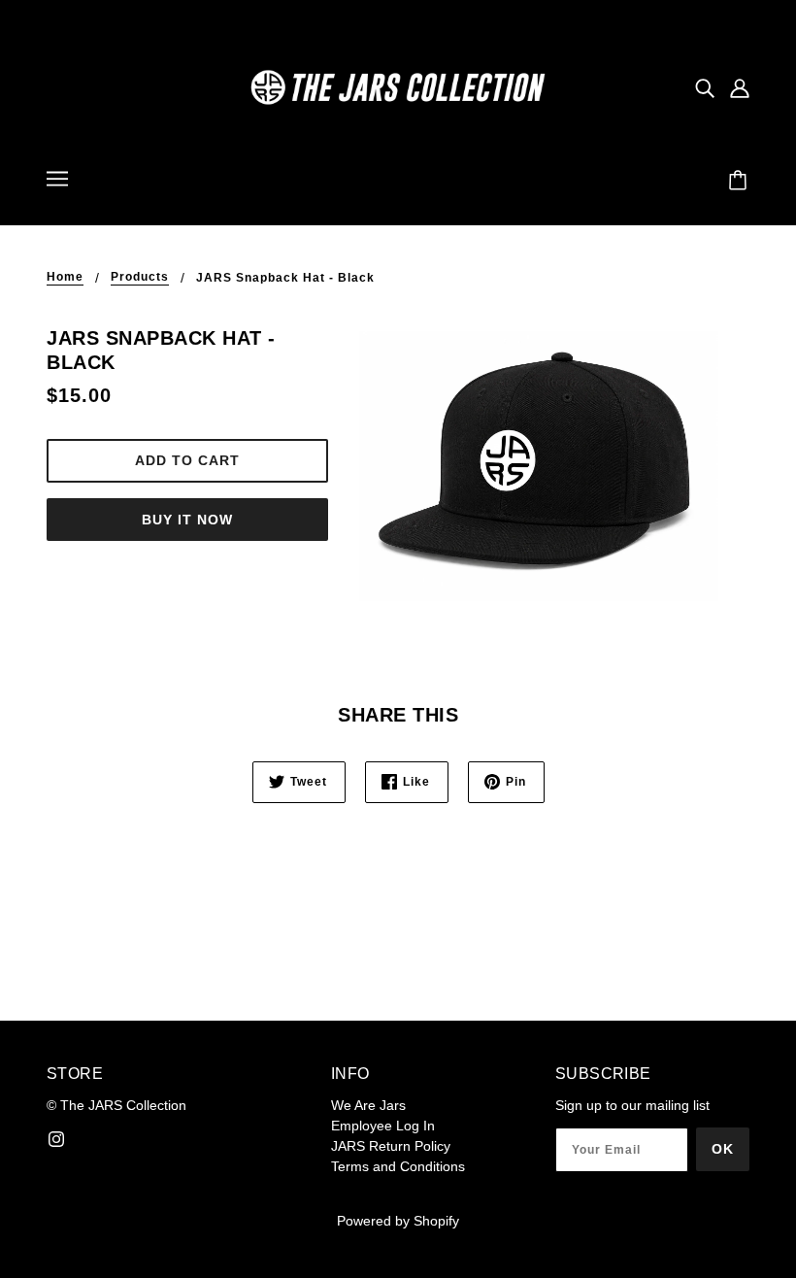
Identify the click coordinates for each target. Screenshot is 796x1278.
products (140, 277)
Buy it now (187, 519)
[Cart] (740, 181)
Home (65, 277)
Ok (723, 1149)
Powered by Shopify (398, 1220)
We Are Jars (368, 1105)
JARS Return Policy (390, 1146)
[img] (704, 87)
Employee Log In (383, 1125)
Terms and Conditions (398, 1166)
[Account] (739, 87)
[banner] (398, 86)
